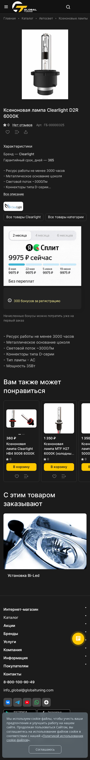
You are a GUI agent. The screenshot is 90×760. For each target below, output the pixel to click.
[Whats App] (36, 702)
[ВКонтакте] (7, 702)
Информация (15, 658)
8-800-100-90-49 (19, 682)
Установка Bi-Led (24, 575)
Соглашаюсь (45, 749)
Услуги (9, 642)
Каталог (10, 617)
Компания (12, 650)
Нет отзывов (22, 125)
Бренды (10, 633)
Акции (9, 625)
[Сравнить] (17, 132)
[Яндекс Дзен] (46, 702)
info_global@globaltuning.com (28, 690)
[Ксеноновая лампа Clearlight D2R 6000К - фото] (45, 64)
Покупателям (15, 666)
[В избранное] (7, 132)
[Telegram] (17, 702)
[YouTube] (27, 702)
